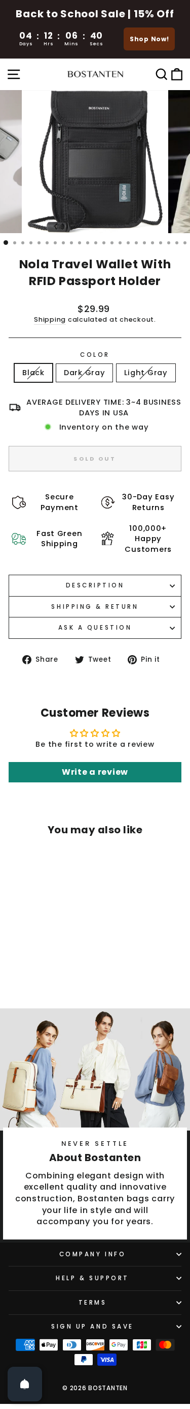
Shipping (50, 319)
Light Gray (145, 373)
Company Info (92, 1254)
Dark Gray (84, 373)
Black (33, 373)
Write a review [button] (95, 772)
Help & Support (92, 1278)
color (95, 355)
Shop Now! (149, 39)
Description (95, 585)
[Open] (25, 1384)
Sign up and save (92, 1326)
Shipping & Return (94, 607)
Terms (93, 1303)
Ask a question (95, 628)
